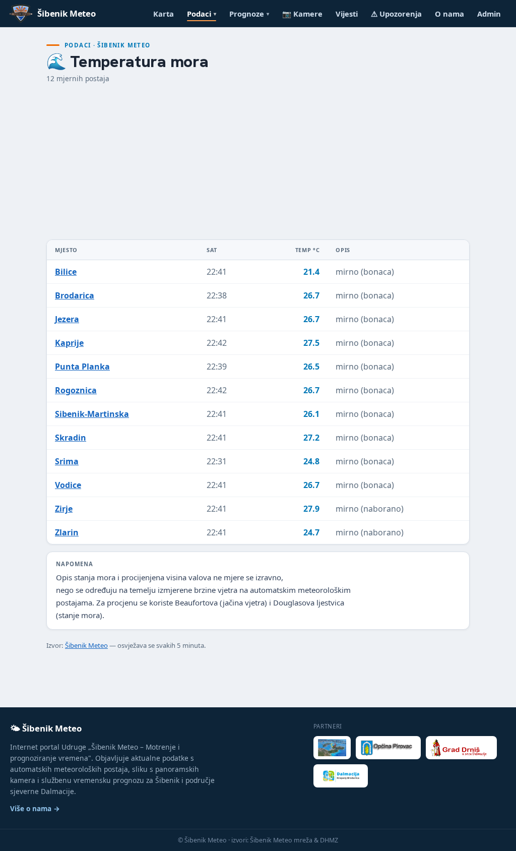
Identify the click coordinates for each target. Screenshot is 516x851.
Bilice (66, 271)
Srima (67, 461)
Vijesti (347, 14)
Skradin (70, 437)
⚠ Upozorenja (396, 14)
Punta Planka (82, 366)
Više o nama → (35, 808)
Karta (163, 14)
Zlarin (67, 532)
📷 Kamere (302, 14)
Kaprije (69, 342)
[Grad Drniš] (461, 747)
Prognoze (249, 14)
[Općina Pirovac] (388, 747)
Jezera (67, 319)
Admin (489, 14)
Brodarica (74, 295)
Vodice (68, 485)
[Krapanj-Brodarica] (340, 775)
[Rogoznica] (332, 747)
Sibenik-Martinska (92, 413)
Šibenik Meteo (66, 13)
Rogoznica (76, 390)
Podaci (201, 14)
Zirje (64, 508)
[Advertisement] (258, 158)
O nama (449, 14)
